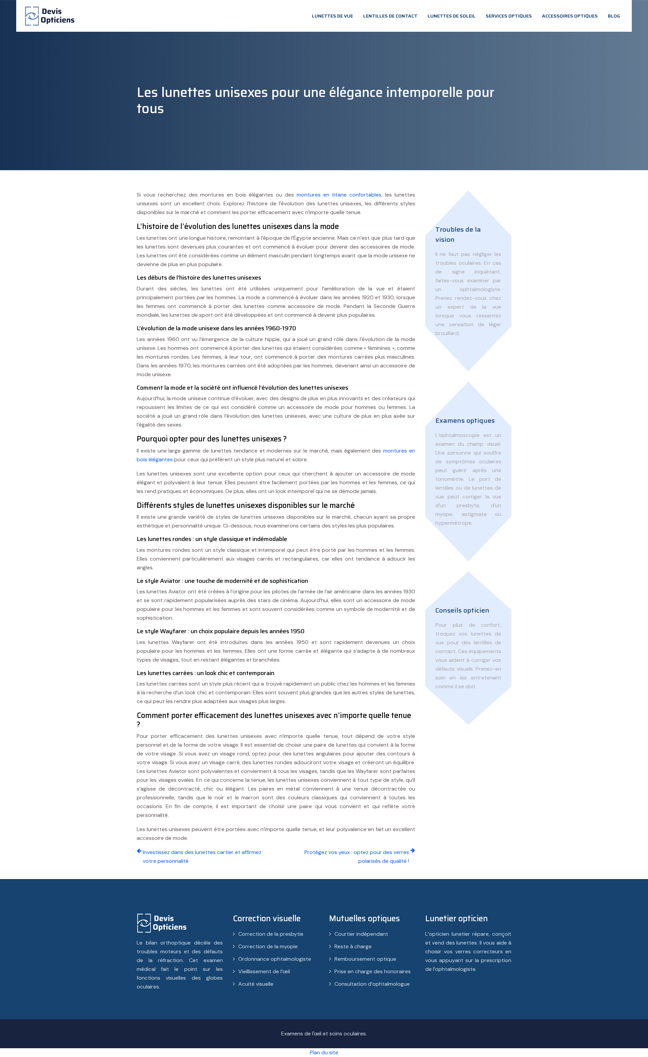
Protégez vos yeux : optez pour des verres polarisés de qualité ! (356, 857)
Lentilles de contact (390, 16)
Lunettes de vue (332, 16)
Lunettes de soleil (452, 16)
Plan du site (324, 1052)
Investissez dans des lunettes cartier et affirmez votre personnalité (202, 857)
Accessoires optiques (570, 16)
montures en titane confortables (339, 194)
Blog (614, 16)
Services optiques (509, 16)
